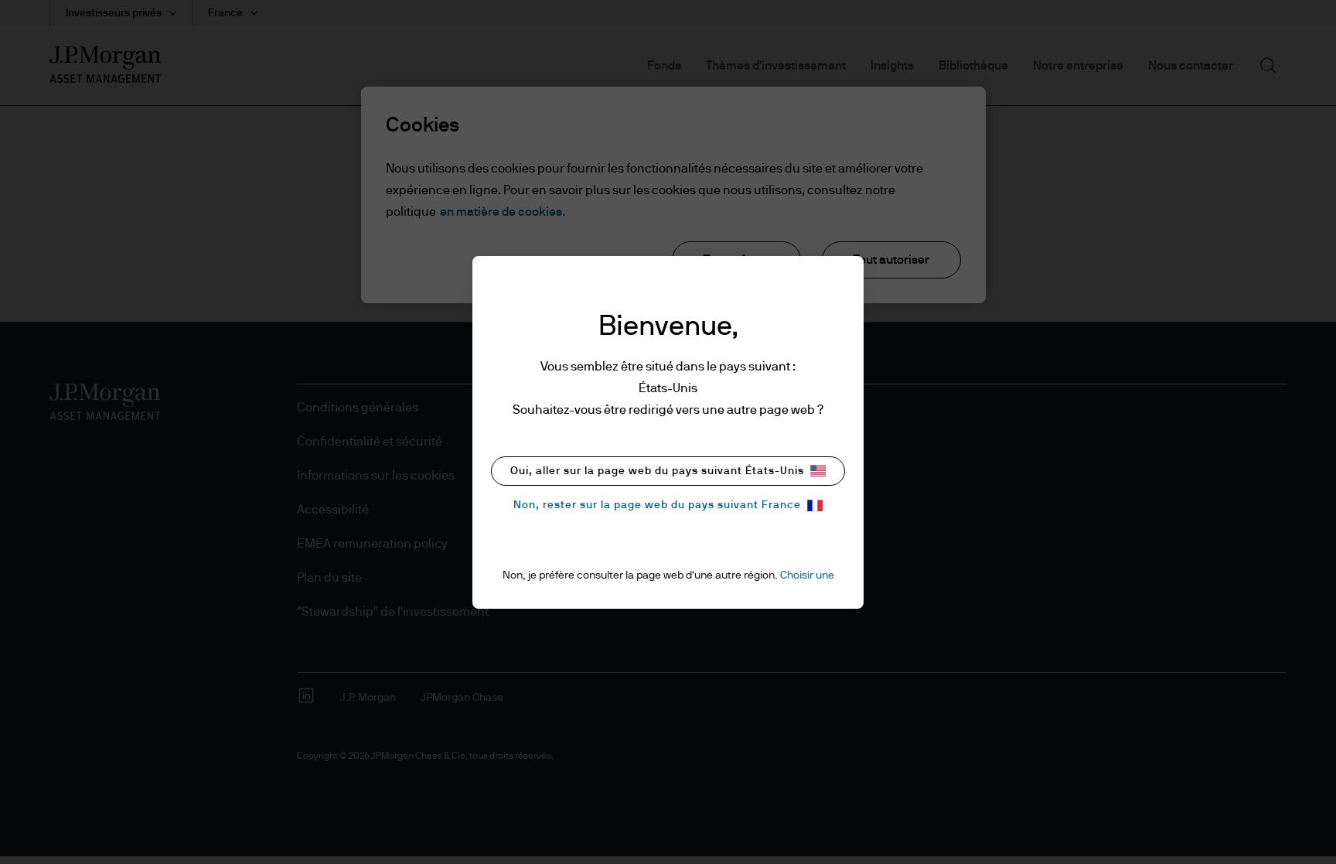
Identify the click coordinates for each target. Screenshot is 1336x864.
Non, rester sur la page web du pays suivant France (657, 505)
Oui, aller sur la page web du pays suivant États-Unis (657, 471)
